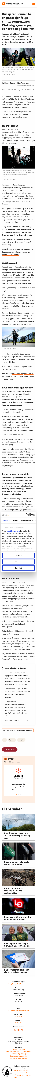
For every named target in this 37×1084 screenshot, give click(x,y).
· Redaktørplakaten (21, 1070)
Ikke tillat (18, 568)
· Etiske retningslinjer (18, 1049)
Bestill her (18, 1023)
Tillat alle (18, 556)
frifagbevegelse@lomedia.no (18, 984)
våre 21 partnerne (13, 531)
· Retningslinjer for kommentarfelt (18, 1051)
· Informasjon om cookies (18, 1056)
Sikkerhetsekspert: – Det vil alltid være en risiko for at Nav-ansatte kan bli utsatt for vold (18, 376)
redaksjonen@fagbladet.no (25, 86)
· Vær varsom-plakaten (22, 1073)
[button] (29, 780)
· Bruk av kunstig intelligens (18, 1054)
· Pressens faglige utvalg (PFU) (22, 1076)
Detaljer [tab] (15, 520)
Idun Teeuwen (23, 83)
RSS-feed (18, 1016)
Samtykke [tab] (5, 520)
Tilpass (17, 562)
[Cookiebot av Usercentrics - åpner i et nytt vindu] (26, 514)
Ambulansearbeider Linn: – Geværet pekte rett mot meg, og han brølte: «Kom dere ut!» (17, 252)
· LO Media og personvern (18, 1058)
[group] (18, 780)
